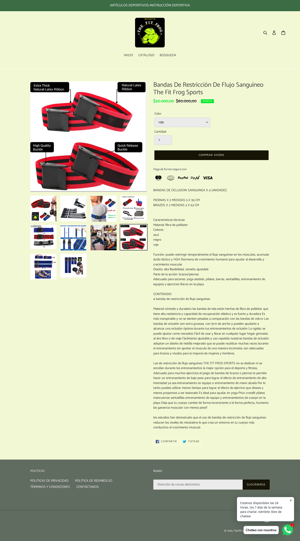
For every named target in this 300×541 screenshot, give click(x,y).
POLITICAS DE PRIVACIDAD (49, 480)
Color (157, 113)
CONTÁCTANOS (87, 487)
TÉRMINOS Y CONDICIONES (50, 487)
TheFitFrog (239, 531)
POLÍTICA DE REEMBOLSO (93, 480)
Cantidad (160, 131)
